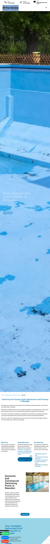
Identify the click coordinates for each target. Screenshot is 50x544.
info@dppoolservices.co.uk (42, 3)
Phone (9, 1)
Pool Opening (43, 464)
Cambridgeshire (27, 449)
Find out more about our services (26, 459)
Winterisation (38, 466)
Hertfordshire (21, 451)
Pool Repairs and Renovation (41, 460)
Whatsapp (24, 1)
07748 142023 (11, 3)
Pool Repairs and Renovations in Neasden (17, 195)
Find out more (8, 211)
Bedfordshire (20, 449)
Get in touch (25, 514)
